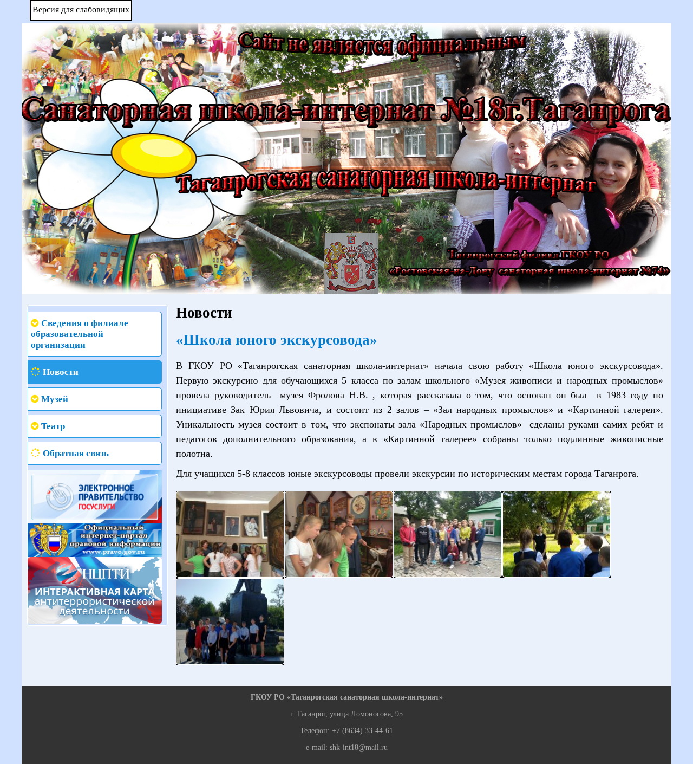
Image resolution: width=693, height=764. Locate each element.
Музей (54, 399)
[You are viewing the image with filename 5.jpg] (230, 621)
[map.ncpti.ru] (95, 590)
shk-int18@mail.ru (359, 747)
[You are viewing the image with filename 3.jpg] (448, 534)
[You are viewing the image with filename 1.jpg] (230, 534)
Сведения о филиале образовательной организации (79, 334)
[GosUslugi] (95, 496)
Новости (61, 372)
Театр (53, 426)
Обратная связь (76, 453)
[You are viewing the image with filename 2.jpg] (339, 534)
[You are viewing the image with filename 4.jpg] (556, 534)
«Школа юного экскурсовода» (276, 340)
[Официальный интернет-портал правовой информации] (95, 539)
